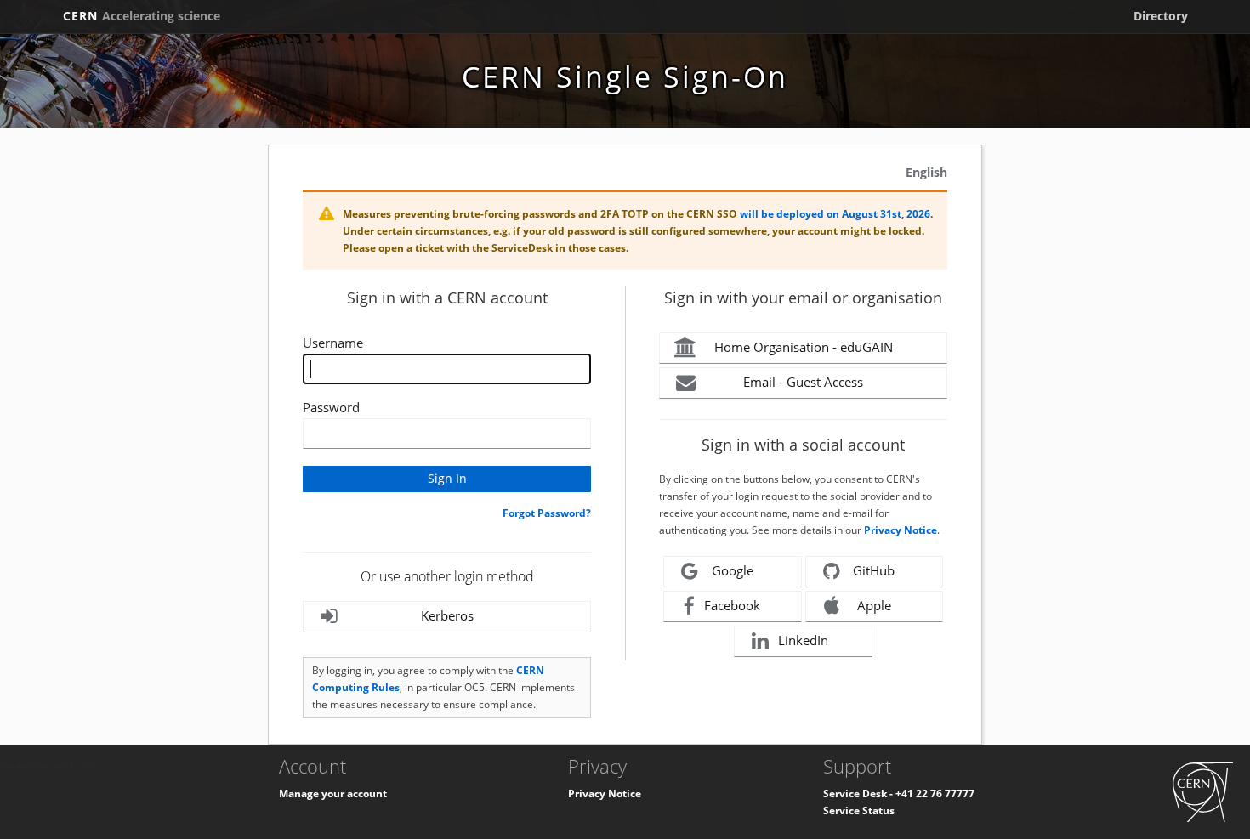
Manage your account (333, 793)
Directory (1161, 16)
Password (331, 407)
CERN (142, 16)
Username (333, 342)
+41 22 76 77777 (934, 793)
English (926, 172)
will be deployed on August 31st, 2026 (835, 214)
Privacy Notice (900, 530)
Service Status (859, 810)
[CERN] (1203, 792)
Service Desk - (859, 793)
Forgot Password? (547, 513)
